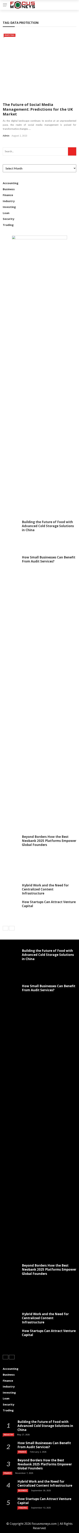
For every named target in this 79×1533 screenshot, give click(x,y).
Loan (6, 213)
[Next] (12, 928)
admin (6, 135)
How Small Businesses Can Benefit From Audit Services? (48, 559)
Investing (10, 35)
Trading (8, 225)
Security (8, 219)
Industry (9, 201)
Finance (8, 195)
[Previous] (5, 928)
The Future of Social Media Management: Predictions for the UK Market (38, 109)
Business (9, 189)
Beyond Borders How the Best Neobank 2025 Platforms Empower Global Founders (49, 841)
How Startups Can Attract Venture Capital (49, 904)
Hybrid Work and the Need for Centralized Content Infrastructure (45, 889)
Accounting (10, 183)
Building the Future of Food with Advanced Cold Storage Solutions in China (48, 526)
